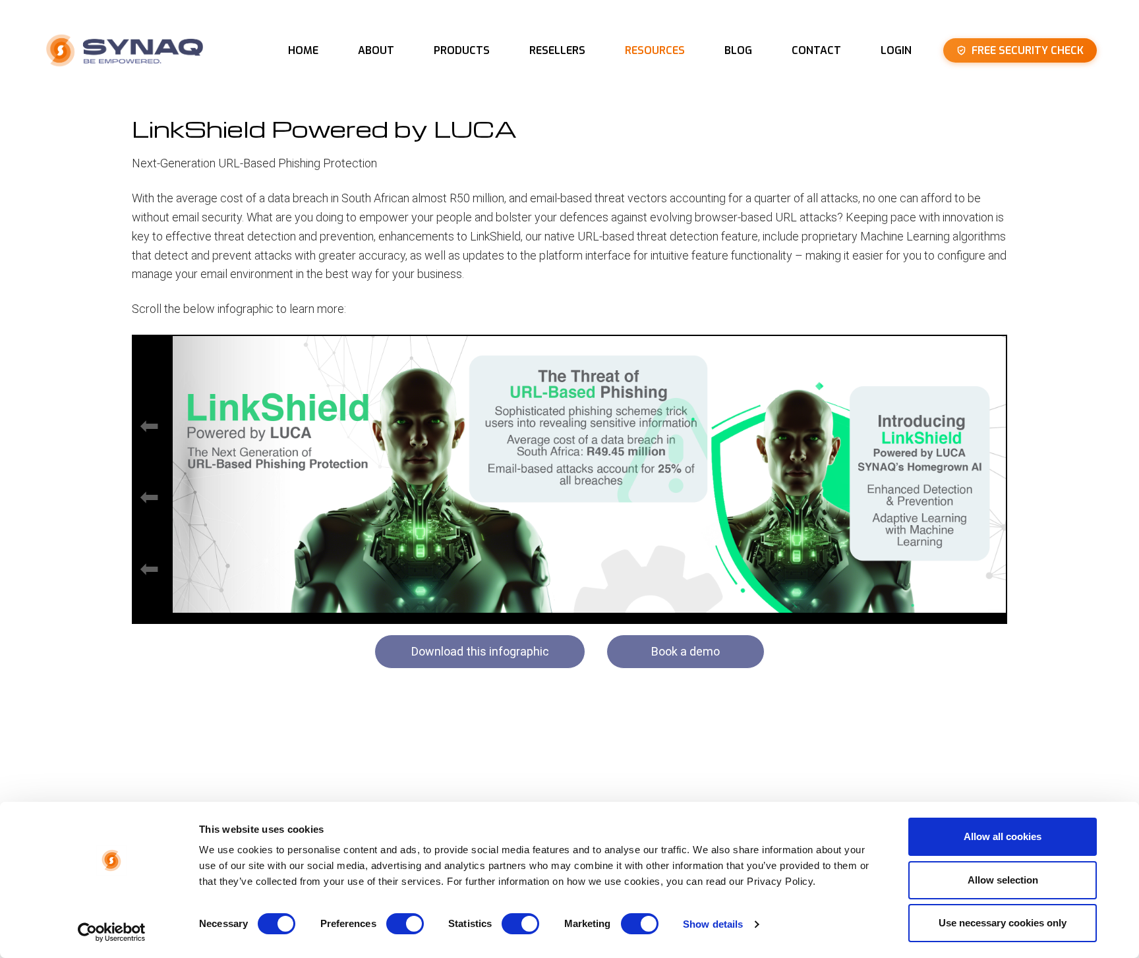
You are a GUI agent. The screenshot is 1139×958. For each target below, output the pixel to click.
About (376, 50)
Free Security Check (1028, 50)
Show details (713, 924)
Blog (738, 50)
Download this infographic (480, 651)
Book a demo (685, 651)
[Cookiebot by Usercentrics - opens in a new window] (111, 932)
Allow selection (1003, 880)
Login (896, 50)
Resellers (557, 50)
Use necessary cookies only (1002, 922)
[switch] (405, 923)
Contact (816, 50)
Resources (655, 50)
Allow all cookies (1002, 836)
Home (303, 50)
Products (462, 50)
